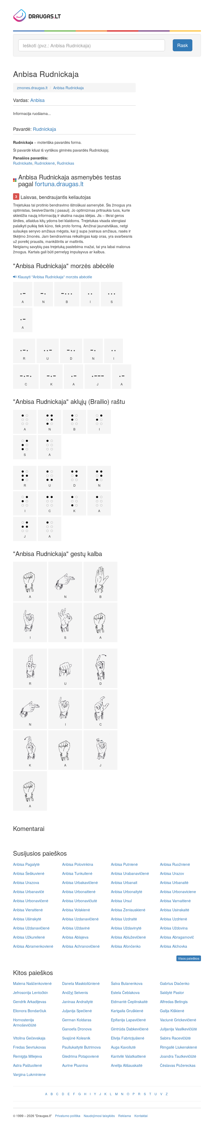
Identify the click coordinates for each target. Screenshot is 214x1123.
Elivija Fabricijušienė (127, 1038)
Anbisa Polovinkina (77, 864)
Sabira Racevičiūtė (175, 1038)
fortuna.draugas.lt (59, 183)
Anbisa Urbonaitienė (79, 891)
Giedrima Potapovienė (80, 1056)
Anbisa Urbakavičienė (80, 882)
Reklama (124, 1115)
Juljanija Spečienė (77, 1010)
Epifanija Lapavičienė (128, 1019)
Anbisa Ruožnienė (175, 864)
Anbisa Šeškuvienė (28, 873)
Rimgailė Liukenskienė (178, 1047)
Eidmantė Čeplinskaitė (129, 1001)
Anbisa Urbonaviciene (178, 891)
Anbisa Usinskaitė (174, 909)
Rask (182, 45)
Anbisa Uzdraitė (124, 918)
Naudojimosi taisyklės (99, 1115)
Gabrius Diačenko (174, 983)
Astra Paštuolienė (27, 1065)
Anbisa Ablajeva (75, 937)
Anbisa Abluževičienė (128, 937)
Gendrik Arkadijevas (29, 1001)
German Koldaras (76, 1019)
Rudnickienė (44, 163)
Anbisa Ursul (121, 900)
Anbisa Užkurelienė (29, 937)
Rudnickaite (22, 163)
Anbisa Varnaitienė (175, 900)
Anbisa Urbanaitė (174, 882)
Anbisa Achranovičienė (81, 946)
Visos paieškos (188, 958)
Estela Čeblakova (125, 992)
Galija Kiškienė (172, 1010)
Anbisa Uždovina (174, 928)
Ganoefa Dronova (77, 1028)
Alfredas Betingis (174, 1001)
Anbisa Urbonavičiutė (79, 900)
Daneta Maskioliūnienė (81, 983)
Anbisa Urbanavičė (28, 891)
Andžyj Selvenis (75, 992)
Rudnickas (65, 163)
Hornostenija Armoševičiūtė (24, 1022)
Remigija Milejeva (27, 1056)
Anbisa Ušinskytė (27, 918)
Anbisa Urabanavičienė (130, 873)
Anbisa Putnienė (124, 864)
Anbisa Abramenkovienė (33, 946)
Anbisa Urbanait (124, 882)
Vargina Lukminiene (29, 1074)
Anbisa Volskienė (76, 909)
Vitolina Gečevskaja (29, 1038)
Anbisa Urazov (172, 873)
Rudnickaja (44, 128)
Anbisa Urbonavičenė (30, 900)
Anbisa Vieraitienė (28, 909)
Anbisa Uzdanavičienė (80, 918)
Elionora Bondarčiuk (29, 1010)
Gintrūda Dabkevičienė (129, 1028)
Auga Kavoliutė (123, 1047)
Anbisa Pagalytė (26, 864)
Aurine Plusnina (75, 1065)
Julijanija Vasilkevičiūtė (178, 1028)
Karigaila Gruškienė (127, 1010)
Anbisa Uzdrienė (173, 918)
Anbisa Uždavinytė (126, 928)
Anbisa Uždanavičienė (31, 928)
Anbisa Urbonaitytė (126, 891)
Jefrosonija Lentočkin (30, 992)
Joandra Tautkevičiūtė (178, 1056)
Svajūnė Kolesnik (76, 1038)
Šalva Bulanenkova (126, 983)
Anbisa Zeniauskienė (128, 909)
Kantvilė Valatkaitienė (128, 1056)
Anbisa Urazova (26, 882)
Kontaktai (141, 1115)
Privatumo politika (67, 1115)
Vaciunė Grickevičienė (178, 1019)
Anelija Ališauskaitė (126, 1065)
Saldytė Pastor (172, 992)
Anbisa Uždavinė (76, 928)
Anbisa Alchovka (173, 946)
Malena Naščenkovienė (32, 983)
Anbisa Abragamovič (177, 937)
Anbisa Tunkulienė (77, 873)
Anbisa (37, 99)
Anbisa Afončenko (126, 946)
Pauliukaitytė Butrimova (81, 1047)
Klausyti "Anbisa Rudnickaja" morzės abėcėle (54, 276)
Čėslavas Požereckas (177, 1065)
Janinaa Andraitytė (77, 1001)
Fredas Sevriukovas (29, 1047)
